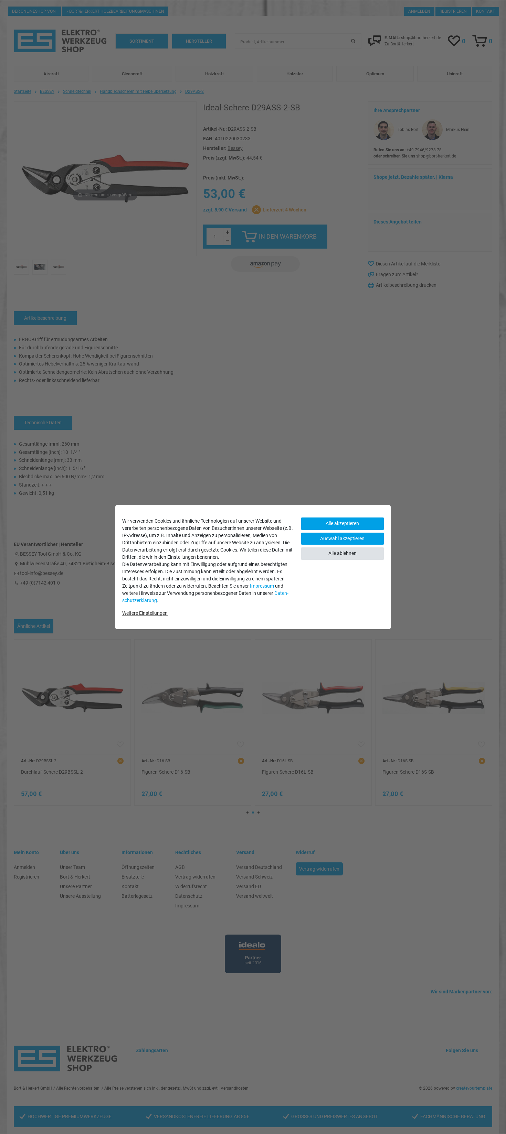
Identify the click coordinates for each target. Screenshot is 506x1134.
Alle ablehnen (342, 553)
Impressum (262, 586)
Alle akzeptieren (342, 523)
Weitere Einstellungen (145, 613)
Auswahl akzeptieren (342, 538)
